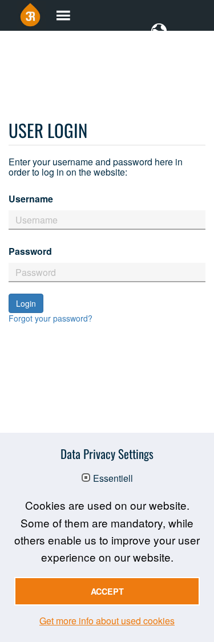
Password (30, 251)
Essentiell (113, 478)
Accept (107, 591)
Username (31, 198)
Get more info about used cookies (107, 620)
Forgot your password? (50, 318)
